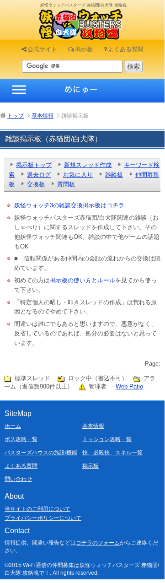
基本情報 (93, 426)
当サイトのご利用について (37, 509)
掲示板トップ (34, 165)
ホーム (13, 426)
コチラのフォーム (98, 543)
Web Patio (129, 386)
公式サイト (42, 49)
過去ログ (39, 174)
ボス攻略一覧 (21, 439)
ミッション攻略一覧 (107, 439)
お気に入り (78, 174)
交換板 (36, 184)
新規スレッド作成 (88, 165)
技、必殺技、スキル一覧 (112, 452)
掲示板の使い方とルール (82, 280)
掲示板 (84, 49)
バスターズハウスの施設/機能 (41, 452)
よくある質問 (126, 49)
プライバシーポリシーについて (43, 518)
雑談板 (114, 174)
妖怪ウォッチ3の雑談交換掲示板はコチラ (69, 205)
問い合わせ (18, 479)
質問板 (66, 184)
